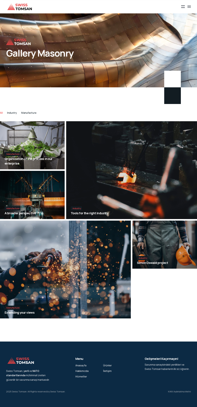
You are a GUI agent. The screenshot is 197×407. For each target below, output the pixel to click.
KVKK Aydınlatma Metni (179, 391)
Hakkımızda (81, 371)
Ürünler (107, 365)
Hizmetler (81, 376)
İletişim (107, 371)
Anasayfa (80, 365)
